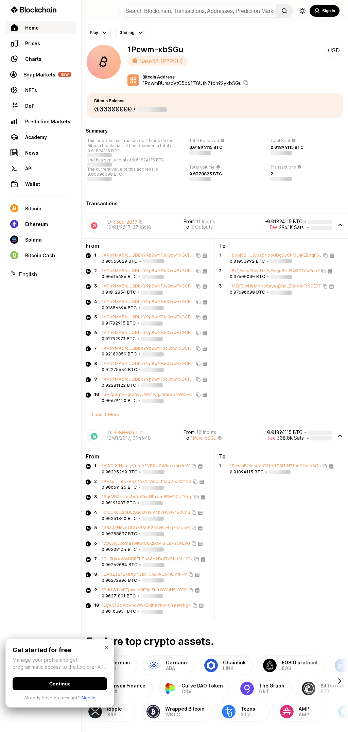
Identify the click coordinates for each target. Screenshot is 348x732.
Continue (60, 683)
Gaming (127, 32)
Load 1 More (105, 414)
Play (94, 32)
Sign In (328, 10)
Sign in (88, 697)
